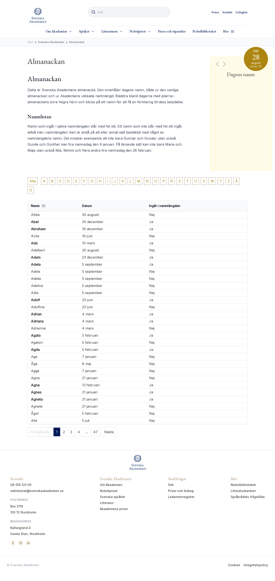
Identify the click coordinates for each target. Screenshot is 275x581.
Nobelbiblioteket (204, 31)
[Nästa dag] (224, 64)
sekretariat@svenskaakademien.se (37, 491)
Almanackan (76, 42)
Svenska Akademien (51, 42)
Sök (171, 485)
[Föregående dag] (217, 64)
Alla (32, 181)
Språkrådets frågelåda (248, 497)
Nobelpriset (109, 491)
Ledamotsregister (181, 497)
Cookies (234, 565)
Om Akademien (111, 485)
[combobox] (129, 12)
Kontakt (227, 12)
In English (242, 12)
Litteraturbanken (243, 491)
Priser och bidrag (181, 491)
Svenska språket (112, 497)
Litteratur (107, 503)
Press (215, 12)
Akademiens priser (114, 509)
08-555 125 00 (20, 485)
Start (30, 42)
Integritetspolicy (256, 565)
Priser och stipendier (172, 31)
